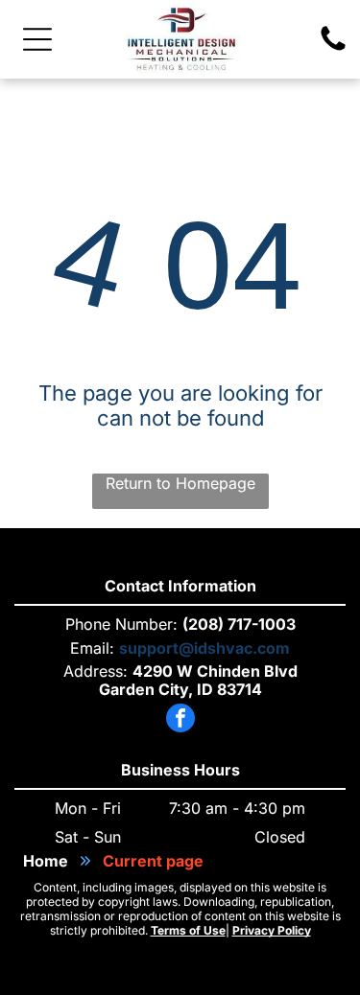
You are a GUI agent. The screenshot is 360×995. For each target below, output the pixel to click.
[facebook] (180, 720)
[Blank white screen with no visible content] (333, 48)
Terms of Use (188, 930)
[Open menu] (37, 39)
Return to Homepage (180, 483)
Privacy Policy (271, 930)
